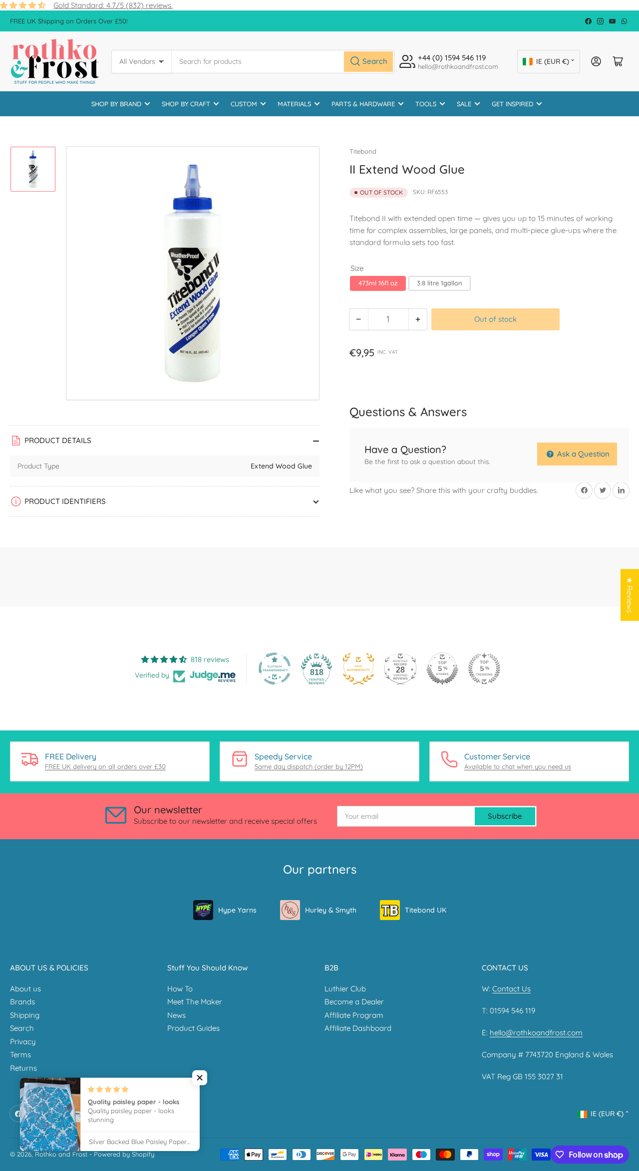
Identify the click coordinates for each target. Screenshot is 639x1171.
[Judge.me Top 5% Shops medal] (442, 669)
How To (180, 988)
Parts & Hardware (363, 104)
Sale (464, 104)
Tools (425, 104)
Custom (244, 104)
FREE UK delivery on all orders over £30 (105, 766)
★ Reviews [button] (630, 595)
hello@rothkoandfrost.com (536, 1032)
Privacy (23, 1041)
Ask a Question (582, 454)
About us (25, 988)
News (176, 1015)
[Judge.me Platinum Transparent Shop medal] (275, 669)
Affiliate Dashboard (357, 1028)
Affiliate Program (353, 1015)
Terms (20, 1054)
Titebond (362, 151)
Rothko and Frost (61, 1154)
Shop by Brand (116, 104)
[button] (199, 1077)
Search (22, 1028)
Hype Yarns (237, 910)
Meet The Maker (194, 1001)
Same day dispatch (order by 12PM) (309, 766)
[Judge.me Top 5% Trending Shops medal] (484, 669)
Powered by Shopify (124, 1154)
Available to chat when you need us (517, 766)
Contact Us (511, 988)
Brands (22, 1001)
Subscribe (505, 816)
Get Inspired (512, 104)
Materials (294, 104)
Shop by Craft (186, 104)
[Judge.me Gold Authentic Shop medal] (358, 669)
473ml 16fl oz (377, 283)
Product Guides (193, 1028)
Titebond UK (425, 910)
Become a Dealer (354, 1001)
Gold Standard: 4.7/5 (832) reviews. (113, 5)
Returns (23, 1068)
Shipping (24, 1015)
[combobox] (283, 61)
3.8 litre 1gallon (439, 283)
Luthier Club (345, 988)
